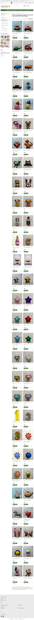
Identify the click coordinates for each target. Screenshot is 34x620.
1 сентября (8, 10)
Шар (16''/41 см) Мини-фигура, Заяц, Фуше (17, 578)
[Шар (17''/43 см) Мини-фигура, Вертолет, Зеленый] (17, 47)
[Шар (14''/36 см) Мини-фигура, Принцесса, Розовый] (17, 106)
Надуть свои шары (4, 28)
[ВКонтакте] (1, 616)
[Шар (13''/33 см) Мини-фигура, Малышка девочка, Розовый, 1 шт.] (28, 261)
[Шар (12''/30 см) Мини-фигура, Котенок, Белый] (28, 553)
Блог (1, 602)
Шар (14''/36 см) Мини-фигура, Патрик (17, 500)
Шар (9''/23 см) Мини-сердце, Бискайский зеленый (17, 403)
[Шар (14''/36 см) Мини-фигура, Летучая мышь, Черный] (28, 164)
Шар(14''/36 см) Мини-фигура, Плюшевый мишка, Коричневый (17, 189)
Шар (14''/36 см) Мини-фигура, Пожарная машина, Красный (28, 53)
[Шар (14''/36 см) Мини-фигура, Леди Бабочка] (28, 533)
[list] (30, 18)
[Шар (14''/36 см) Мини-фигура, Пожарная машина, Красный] (28, 47)
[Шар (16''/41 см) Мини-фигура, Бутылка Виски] (28, 222)
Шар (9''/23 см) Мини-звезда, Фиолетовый (28, 305)
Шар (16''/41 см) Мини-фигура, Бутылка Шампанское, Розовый (17, 247)
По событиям (14, 10)
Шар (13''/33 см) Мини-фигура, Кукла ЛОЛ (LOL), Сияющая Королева (28, 131)
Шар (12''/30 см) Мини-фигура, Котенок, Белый (28, 558)
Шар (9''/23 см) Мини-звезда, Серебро (17, 286)
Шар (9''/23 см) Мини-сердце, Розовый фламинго (28, 383)
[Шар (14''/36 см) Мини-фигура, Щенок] (28, 203)
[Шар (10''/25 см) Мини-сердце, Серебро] (17, 358)
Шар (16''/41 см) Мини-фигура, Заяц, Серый (17, 228)
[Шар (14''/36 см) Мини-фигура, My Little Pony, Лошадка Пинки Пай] (17, 125)
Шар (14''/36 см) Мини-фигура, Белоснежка (28, 111)
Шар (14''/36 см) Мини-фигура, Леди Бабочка (28, 539)
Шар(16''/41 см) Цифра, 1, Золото (16, 422)
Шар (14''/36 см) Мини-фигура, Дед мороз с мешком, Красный (28, 578)
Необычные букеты (4, 21)
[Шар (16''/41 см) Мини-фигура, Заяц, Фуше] (17, 572)
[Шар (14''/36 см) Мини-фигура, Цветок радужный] (17, 553)
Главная (3, 10)
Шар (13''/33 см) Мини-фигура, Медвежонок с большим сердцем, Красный (17, 150)
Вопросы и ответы (16, 0)
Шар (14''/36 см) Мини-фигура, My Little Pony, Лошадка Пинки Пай (17, 131)
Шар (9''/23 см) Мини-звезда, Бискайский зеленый (17, 325)
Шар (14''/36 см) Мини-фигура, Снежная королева (28, 92)
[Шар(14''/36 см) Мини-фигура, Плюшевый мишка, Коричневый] (17, 183)
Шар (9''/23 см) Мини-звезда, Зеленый (28, 344)
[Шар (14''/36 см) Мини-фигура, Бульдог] (17, 203)
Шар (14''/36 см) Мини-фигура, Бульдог (17, 208)
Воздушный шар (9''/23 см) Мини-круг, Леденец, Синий (16, 461)
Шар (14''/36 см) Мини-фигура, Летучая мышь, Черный (28, 169)
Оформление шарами (5, 23)
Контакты (2, 0)
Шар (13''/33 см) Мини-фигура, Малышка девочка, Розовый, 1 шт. (28, 267)
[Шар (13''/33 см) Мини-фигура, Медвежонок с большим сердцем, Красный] (17, 145)
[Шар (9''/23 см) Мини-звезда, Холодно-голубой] (17, 339)
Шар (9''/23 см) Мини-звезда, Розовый (17, 305)
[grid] (29, 18)
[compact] (32, 18)
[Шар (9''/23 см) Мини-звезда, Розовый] (17, 300)
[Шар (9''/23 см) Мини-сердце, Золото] (17, 378)
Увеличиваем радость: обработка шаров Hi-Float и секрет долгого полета (5, 53)
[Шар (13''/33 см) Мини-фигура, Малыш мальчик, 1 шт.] (17, 261)
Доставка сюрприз (22, 0)
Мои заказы (2, 606)
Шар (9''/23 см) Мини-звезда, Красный (28, 325)
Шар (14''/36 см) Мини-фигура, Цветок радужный (17, 558)
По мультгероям (27, 10)
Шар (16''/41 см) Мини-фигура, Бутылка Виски (28, 228)
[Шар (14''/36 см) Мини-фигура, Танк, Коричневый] (17, 28)
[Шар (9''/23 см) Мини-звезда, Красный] (28, 320)
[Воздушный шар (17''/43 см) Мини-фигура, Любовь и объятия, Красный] (28, 514)
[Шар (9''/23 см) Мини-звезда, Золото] (28, 281)
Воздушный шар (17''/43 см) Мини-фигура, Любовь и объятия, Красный (27, 520)
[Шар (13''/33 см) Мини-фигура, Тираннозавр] (17, 164)
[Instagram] (3, 616)
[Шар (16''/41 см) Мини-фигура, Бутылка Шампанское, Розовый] (17, 242)
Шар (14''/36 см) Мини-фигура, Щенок (28, 208)
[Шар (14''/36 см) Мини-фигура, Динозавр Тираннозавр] (28, 145)
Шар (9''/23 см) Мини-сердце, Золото (17, 383)
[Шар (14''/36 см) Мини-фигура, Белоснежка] (28, 106)
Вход (27, 2)
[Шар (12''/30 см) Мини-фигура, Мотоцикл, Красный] (28, 28)
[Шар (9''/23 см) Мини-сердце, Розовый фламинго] (28, 378)
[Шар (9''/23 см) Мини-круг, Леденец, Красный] (28, 436)
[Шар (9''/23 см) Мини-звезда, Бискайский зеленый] (17, 320)
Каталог (4, 13)
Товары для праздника (5, 25)
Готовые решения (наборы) (4, 18)
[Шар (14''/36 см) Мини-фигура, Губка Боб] (28, 475)
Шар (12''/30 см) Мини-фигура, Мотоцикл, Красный (28, 33)
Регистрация (31, 2)
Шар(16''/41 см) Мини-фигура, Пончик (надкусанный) (28, 247)
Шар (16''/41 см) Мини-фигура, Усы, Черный (17, 92)
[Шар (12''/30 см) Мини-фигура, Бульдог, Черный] (28, 183)
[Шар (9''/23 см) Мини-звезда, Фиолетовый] (28, 300)
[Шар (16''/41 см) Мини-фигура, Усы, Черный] (17, 86)
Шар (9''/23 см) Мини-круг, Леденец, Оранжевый (16, 480)
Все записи (2, 55)
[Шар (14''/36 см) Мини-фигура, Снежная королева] (28, 86)
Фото (27, 0)
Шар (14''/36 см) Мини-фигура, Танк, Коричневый (17, 33)
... (32, 10)
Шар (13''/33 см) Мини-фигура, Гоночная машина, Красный (28, 72)
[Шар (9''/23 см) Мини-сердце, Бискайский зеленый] (17, 397)
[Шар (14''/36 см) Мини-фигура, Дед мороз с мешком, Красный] (28, 572)
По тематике (20, 10)
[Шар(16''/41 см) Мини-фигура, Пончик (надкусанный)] (28, 242)
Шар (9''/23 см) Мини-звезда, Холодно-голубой (17, 344)
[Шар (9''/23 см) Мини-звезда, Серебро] (17, 281)
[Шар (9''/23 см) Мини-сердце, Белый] (28, 358)
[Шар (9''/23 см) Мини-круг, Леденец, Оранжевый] (17, 475)
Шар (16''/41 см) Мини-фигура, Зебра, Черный (17, 519)
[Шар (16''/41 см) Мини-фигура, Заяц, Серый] (17, 222)
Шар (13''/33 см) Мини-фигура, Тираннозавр (17, 169)
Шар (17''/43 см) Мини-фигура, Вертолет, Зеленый (17, 53)
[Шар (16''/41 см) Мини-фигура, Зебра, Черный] (17, 514)
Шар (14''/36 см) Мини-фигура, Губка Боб (28, 480)
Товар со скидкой (4, 30)
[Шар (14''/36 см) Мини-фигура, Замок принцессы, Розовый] (17, 533)
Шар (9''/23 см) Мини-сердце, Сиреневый (28, 403)
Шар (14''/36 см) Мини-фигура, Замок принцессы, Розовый (17, 539)
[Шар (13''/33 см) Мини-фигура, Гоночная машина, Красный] (28, 67)
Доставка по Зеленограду (8, 0)
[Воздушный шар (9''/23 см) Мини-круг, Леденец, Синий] (17, 456)
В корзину (15, 37)
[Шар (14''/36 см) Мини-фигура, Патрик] (17, 494)
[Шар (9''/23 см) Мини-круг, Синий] (28, 456)
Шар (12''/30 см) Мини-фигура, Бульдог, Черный (28, 189)
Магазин (2, 598)
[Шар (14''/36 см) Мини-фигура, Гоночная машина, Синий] (17, 67)
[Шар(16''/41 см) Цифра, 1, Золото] (17, 417)
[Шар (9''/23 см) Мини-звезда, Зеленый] (28, 339)
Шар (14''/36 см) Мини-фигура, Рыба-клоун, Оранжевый (28, 500)
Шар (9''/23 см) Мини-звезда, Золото (28, 286)
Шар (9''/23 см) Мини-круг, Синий (27, 461)
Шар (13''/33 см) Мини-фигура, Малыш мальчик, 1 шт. (17, 266)
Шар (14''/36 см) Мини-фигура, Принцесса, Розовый (17, 111)
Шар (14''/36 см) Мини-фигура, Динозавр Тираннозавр (28, 150)
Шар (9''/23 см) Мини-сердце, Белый (28, 364)
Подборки (3, 15)
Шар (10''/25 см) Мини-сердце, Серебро (17, 364)
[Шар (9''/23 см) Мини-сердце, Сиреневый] (28, 397)
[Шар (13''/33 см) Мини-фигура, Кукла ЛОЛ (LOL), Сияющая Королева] (28, 125)
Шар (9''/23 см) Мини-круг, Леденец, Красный (27, 441)
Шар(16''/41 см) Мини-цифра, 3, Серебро (28, 422)
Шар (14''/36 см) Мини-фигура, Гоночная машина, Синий (17, 72)
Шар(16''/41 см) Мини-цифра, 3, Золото (17, 441)
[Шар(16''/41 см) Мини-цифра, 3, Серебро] (28, 417)
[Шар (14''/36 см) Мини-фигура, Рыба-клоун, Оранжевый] (28, 494)
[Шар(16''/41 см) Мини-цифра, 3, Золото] (17, 436)
